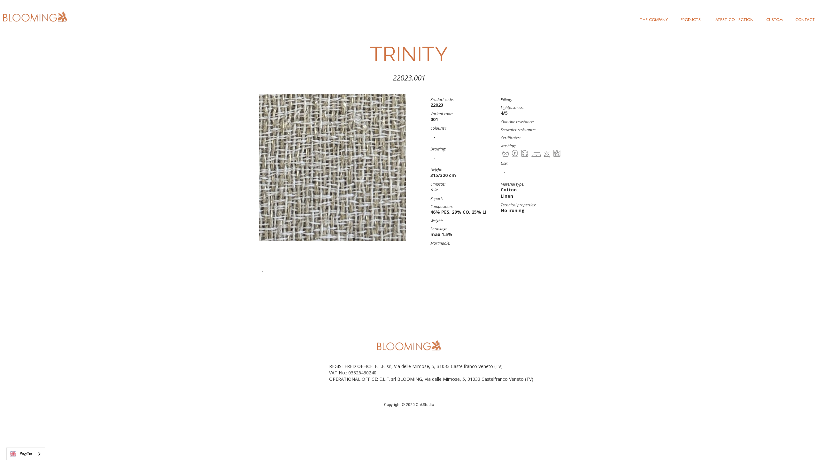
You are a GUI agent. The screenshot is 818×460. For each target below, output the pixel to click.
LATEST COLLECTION (733, 20)
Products (691, 20)
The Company (654, 20)
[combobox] (25, 454)
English (25, 454)
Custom (774, 20)
